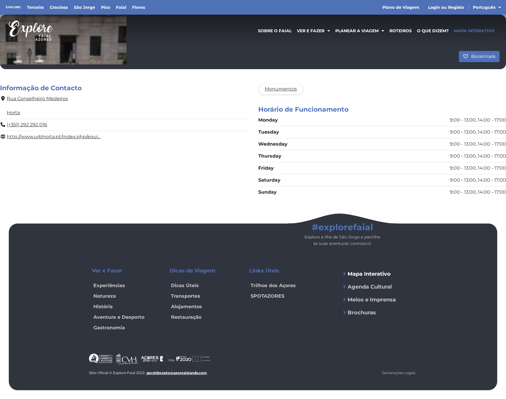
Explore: (13, 7)
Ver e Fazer (310, 30)
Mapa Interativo (474, 30)
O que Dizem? (433, 30)
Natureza (104, 296)
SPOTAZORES (267, 296)
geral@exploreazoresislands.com (176, 373)
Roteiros (400, 30)
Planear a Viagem (357, 30)
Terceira (35, 7)
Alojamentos (186, 306)
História (103, 306)
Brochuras (362, 312)
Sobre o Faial (275, 30)
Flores (138, 7)
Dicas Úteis (185, 285)
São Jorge (84, 7)
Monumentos (281, 89)
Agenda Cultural (370, 287)
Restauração (186, 317)
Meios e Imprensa (372, 299)
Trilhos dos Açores (273, 285)
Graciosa (59, 7)
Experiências (109, 285)
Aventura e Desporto (118, 317)
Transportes (185, 296)
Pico (105, 7)
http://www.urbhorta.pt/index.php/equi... (53, 136)
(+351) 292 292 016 (27, 124)
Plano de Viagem (400, 7)
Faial (121, 7)
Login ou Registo (446, 7)
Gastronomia (109, 327)
